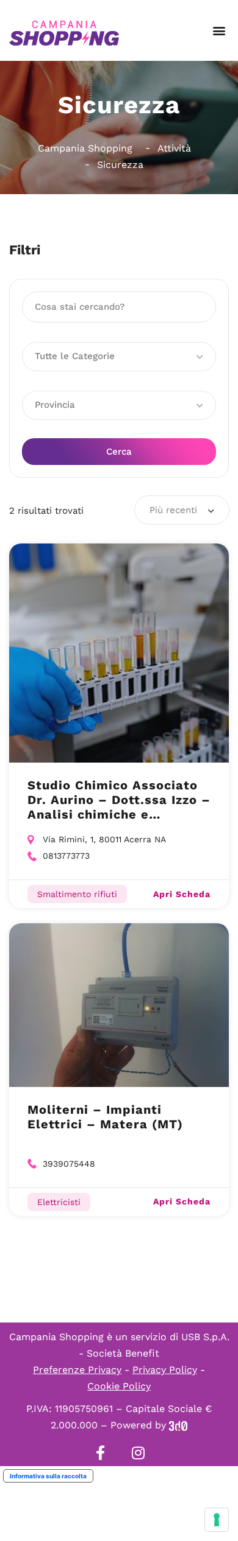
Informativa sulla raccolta (48, 1476)
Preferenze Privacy (77, 1369)
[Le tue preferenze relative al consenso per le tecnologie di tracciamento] (216, 1519)
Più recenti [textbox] (173, 510)
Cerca (119, 451)
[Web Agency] (178, 1425)
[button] (219, 31)
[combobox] (181, 510)
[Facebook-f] (100, 1452)
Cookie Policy (119, 1386)
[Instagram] (138, 1452)
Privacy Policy (164, 1369)
